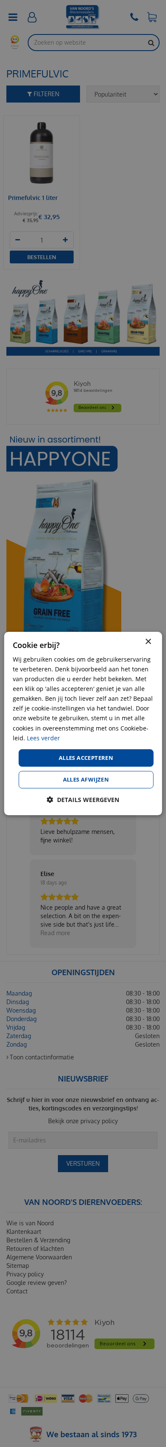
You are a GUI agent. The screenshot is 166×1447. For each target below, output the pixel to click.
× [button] (148, 642)
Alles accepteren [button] (86, 758)
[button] (83, 800)
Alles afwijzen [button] (86, 779)
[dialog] (83, 724)
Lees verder (43, 738)
